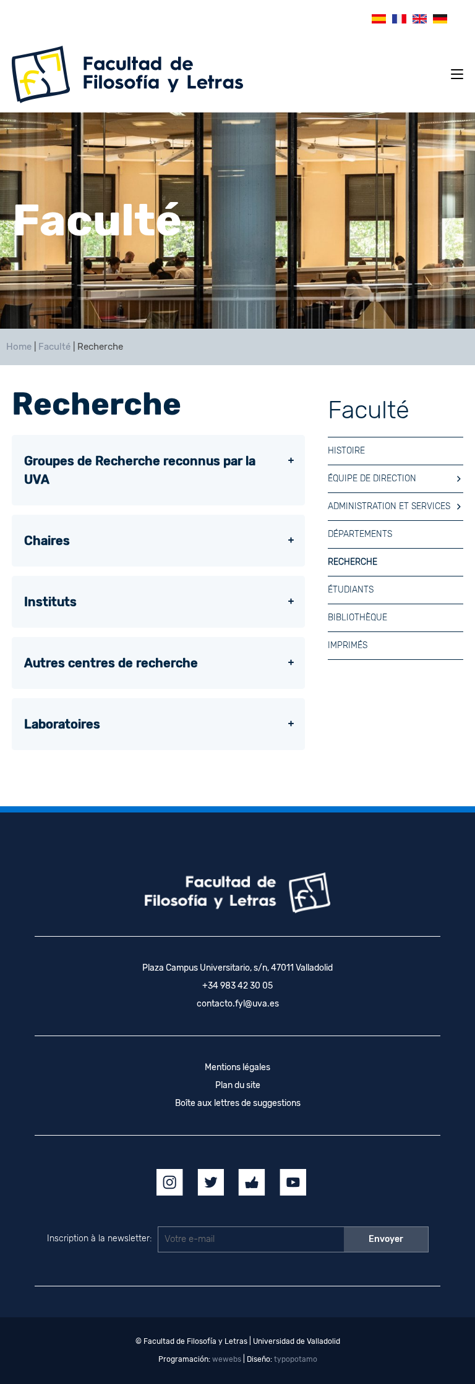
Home (19, 346)
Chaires (47, 540)
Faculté (54, 346)
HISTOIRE (346, 450)
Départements (360, 534)
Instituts (50, 601)
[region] (237, 220)
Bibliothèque (357, 617)
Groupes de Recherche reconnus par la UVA (139, 470)
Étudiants (351, 589)
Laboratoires (62, 724)
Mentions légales (237, 1067)
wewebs (226, 1359)
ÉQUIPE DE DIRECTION (372, 478)
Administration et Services (389, 506)
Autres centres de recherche (111, 663)
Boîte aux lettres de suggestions (238, 1103)
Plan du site (237, 1085)
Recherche (352, 562)
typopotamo (295, 1359)
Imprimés (347, 645)
